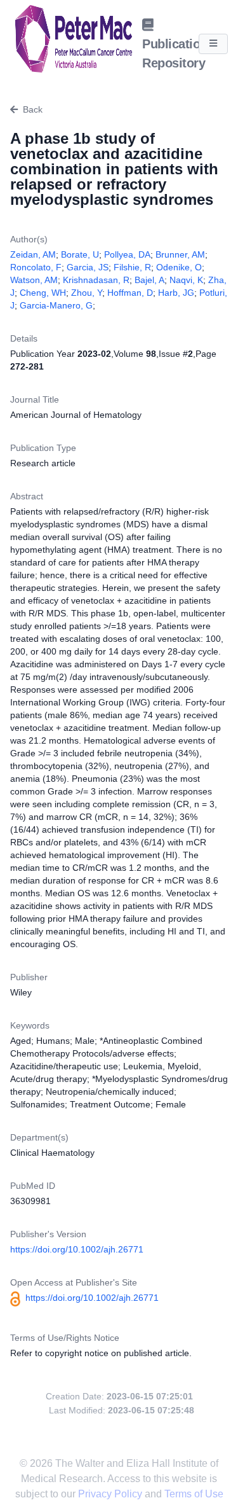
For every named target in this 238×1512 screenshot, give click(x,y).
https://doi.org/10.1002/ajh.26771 (76, 1249)
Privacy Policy (111, 1493)
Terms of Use (193, 1493)
